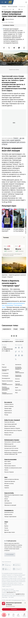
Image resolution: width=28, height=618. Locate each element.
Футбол (6, 526)
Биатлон (6, 530)
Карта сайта (18, 390)
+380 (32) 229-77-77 (10, 592)
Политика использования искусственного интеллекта (5, 389)
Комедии (6, 485)
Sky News (11, 22)
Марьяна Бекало (9, 19)
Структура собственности (18, 385)
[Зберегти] (24, 48)
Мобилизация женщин (10, 446)
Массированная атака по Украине (13, 430)
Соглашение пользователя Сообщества (18, 368)
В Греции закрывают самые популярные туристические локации (22, 6)
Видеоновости (8, 410)
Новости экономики (10, 459)
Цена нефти (7, 461)
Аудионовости (8, 412)
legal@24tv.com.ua (20, 594)
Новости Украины (9, 406)
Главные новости (8, 404)
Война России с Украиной (12, 420)
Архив (16, 387)
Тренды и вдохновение (10, 516)
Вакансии (17, 381)
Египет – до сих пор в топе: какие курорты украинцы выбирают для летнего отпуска (13, 141)
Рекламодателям (6, 378)
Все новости (8, 402)
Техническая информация (18, 376)
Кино (5, 477)
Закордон (4, 6)
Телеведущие (5, 375)
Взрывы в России (8, 432)
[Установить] (14, 606)
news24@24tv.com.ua (7, 341)
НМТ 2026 (6, 501)
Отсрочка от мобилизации (11, 450)
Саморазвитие (8, 503)
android (6, 565)
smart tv (6, 569)
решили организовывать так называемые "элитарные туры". (13, 305)
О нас (3, 364)
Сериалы (6, 487)
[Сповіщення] (26, 2)
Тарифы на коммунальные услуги (13, 467)
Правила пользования (7, 381)
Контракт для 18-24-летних (11, 448)
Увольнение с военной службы (12, 442)
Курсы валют (7, 463)
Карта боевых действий (10, 424)
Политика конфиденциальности (7, 384)
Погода (6, 415)
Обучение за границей (10, 505)
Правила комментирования (19, 372)
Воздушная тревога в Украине (12, 428)
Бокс (5, 524)
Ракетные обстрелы (9, 422)
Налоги (6, 470)
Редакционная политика (5, 370)
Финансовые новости (9, 465)
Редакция (4, 367)
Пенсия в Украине (9, 472)
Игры (16, 392)
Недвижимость (8, 510)
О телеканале (5, 373)
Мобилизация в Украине (11, 440)
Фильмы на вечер (9, 483)
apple (17, 565)
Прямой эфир (7, 408)
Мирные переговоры (9, 426)
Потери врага (7, 434)
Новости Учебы (9, 493)
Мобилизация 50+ (8, 444)
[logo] (10, 2)
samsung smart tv (17, 569)
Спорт (6, 522)
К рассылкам (9, 554)
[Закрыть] (25, 603)
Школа (6, 498)
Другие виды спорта (9, 532)
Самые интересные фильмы (11, 479)
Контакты (17, 378)
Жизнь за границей (12, 6)
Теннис (6, 528)
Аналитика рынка (8, 512)
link (15, 347)
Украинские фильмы (9, 481)
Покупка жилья (8, 514)
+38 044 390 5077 (19, 341)
